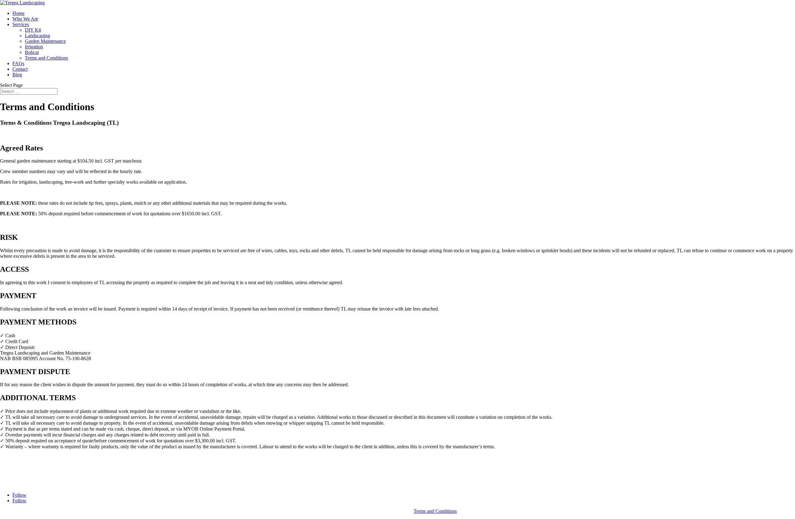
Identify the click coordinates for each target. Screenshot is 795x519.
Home (18, 13)
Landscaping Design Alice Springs (34, 457)
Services (20, 24)
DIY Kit (33, 30)
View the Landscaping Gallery (30, 468)
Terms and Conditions (46, 57)
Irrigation (34, 46)
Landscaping (37, 35)
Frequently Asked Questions (28, 478)
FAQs (18, 63)
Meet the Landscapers (21, 462)
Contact (20, 69)
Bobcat (32, 52)
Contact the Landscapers (24, 484)
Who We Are (25, 18)
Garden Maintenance (45, 41)
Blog (17, 74)
